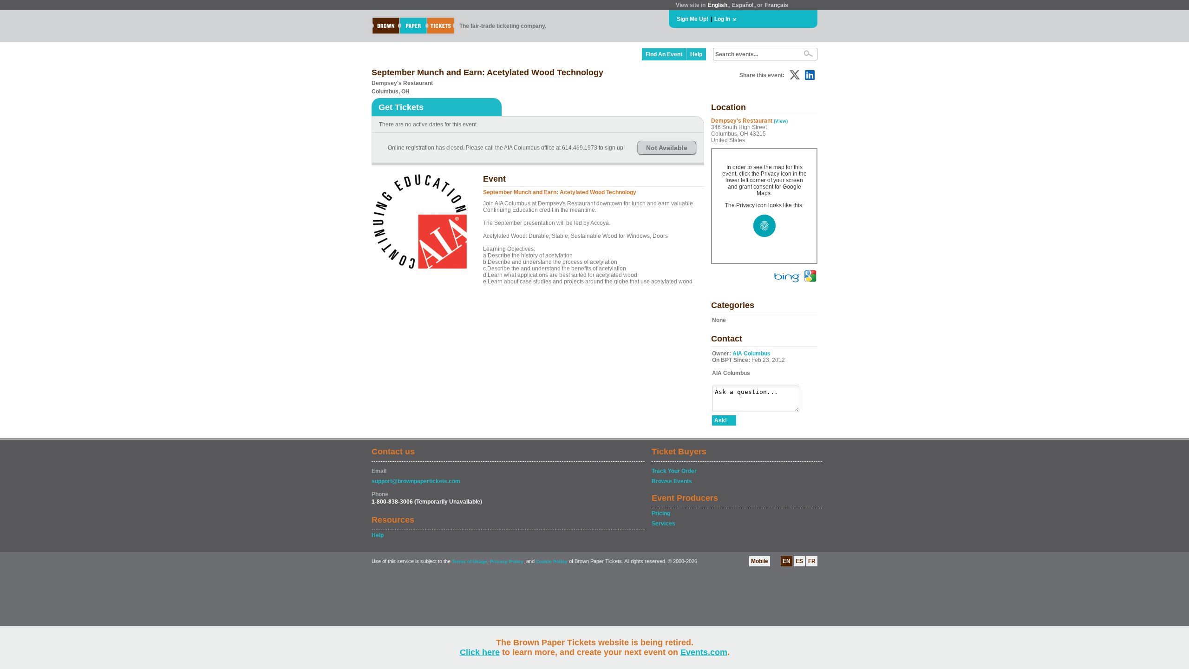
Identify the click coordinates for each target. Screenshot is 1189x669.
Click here (480, 652)
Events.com (703, 652)
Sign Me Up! (692, 19)
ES (799, 561)
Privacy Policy (506, 561)
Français (776, 5)
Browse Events (672, 481)
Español (742, 5)
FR (812, 561)
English (717, 5)
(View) (781, 121)
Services (663, 523)
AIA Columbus (751, 353)
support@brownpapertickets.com (416, 481)
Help (696, 54)
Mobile (759, 561)
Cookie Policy (552, 561)
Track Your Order (674, 471)
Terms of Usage (469, 561)
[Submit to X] (795, 75)
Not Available (666, 147)
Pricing (661, 513)
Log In (722, 19)
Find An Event (664, 54)
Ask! (720, 420)
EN (786, 561)
